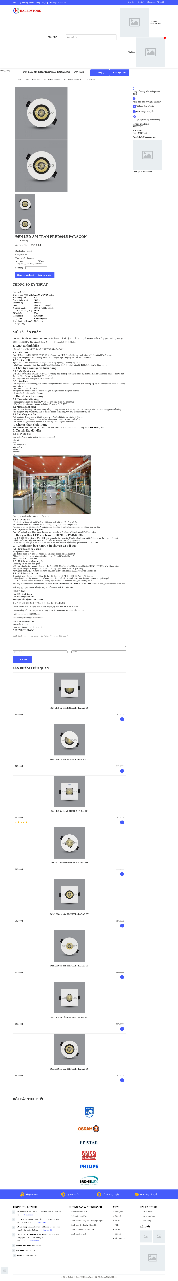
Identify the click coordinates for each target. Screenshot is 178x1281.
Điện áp (41, 261)
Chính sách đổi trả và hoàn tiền (82, 1229)
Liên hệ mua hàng (148, 1216)
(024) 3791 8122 (31, 1250)
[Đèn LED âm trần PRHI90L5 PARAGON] (69, 843)
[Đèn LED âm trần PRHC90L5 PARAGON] (69, 1049)
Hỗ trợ (140, 2)
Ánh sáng (19, 261)
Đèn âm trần (18, 427)
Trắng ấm (25, 263)
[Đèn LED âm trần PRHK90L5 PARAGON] (69, 739)
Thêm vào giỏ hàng (25, 275)
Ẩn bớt (25, 624)
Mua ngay (100, 72)
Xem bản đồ (28, 1215)
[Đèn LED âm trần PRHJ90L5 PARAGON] (69, 791)
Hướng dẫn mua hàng (79, 1216)
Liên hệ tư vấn (119, 72)
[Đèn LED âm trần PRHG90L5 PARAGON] (69, 946)
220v (40, 263)
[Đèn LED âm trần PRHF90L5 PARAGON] (69, 997)
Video (117, 1225)
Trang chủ (119, 1212)
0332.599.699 (34, 614)
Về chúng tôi (120, 1238)
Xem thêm (17, 624)
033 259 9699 (156, 24)
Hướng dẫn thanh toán (79, 1212)
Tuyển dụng (146, 1221)
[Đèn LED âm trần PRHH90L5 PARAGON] (69, 894)
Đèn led (52, 37)
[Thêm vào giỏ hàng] (122, 719)
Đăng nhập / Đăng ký (156, 2)
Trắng (18, 263)
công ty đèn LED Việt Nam (42, 538)
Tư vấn (117, 1221)
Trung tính (33, 263)
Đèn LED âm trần (33, 80)
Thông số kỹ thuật (7, 70)
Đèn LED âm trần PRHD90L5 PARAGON (79, 80)
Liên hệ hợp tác (147, 1212)
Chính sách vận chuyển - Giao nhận (84, 1225)
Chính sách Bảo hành (78, 1234)
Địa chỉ (131, 2)
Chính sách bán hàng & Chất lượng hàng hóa (87, 1221)
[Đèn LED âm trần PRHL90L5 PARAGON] (69, 688)
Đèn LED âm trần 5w (52, 80)
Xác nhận (22, 659)
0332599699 (36, 1245)
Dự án (117, 1229)
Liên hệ (118, 1234)
